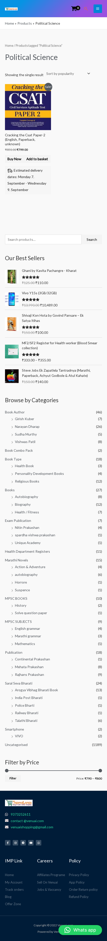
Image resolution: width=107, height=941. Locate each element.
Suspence (22, 590)
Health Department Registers (27, 551)
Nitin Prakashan (27, 527)
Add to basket (37, 159)
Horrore (21, 582)
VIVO (19, 736)
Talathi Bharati (26, 720)
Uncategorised (16, 745)
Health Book (24, 466)
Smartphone (14, 729)
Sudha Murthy (26, 434)
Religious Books (27, 481)
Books (10, 490)
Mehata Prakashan (29, 667)
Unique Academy (28, 543)
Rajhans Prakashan (29, 674)
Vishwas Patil (25, 442)
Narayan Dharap (27, 426)
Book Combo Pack (19, 450)
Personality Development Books (39, 473)
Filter (12, 778)
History (20, 605)
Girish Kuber (24, 419)
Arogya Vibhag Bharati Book (36, 690)
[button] (86, 8)
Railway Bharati (26, 713)
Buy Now (14, 159)
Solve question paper (31, 613)
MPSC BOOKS (16, 598)
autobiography (26, 574)
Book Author (15, 412)
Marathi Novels (16, 560)
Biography (23, 504)
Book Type (13, 459)
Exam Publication (18, 520)
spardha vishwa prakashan (35, 535)
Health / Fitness (27, 512)
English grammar (27, 628)
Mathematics (25, 644)
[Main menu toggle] (98, 8)
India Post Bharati (29, 697)
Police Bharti (24, 705)
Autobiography (26, 497)
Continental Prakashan (32, 659)
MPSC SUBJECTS (18, 621)
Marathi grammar (28, 636)
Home (9, 46)
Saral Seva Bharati (18, 683)
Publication (13, 652)
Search (92, 239)
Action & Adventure (30, 567)
